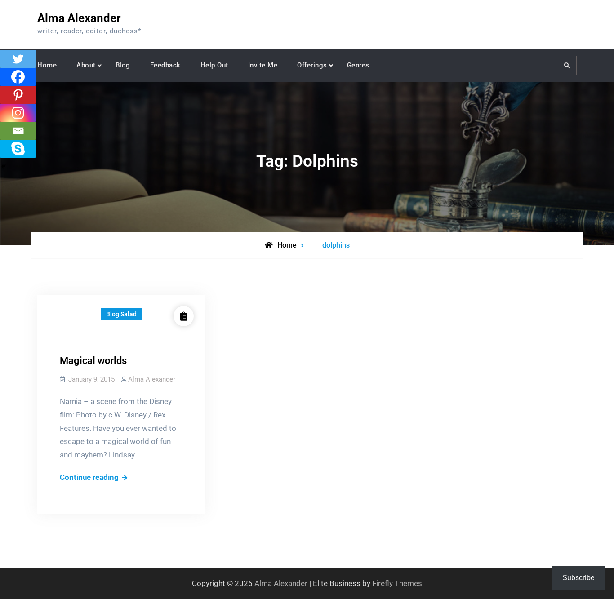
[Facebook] (18, 77)
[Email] (18, 131)
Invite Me (263, 65)
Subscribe (578, 577)
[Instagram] (18, 113)
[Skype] (18, 149)
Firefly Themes (397, 583)
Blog (123, 65)
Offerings (312, 65)
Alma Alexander (79, 18)
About (86, 65)
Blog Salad (121, 314)
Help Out (214, 65)
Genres (358, 65)
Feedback (165, 65)
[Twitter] (18, 59)
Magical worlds (93, 360)
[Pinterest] (18, 95)
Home (47, 65)
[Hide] (3, 166)
